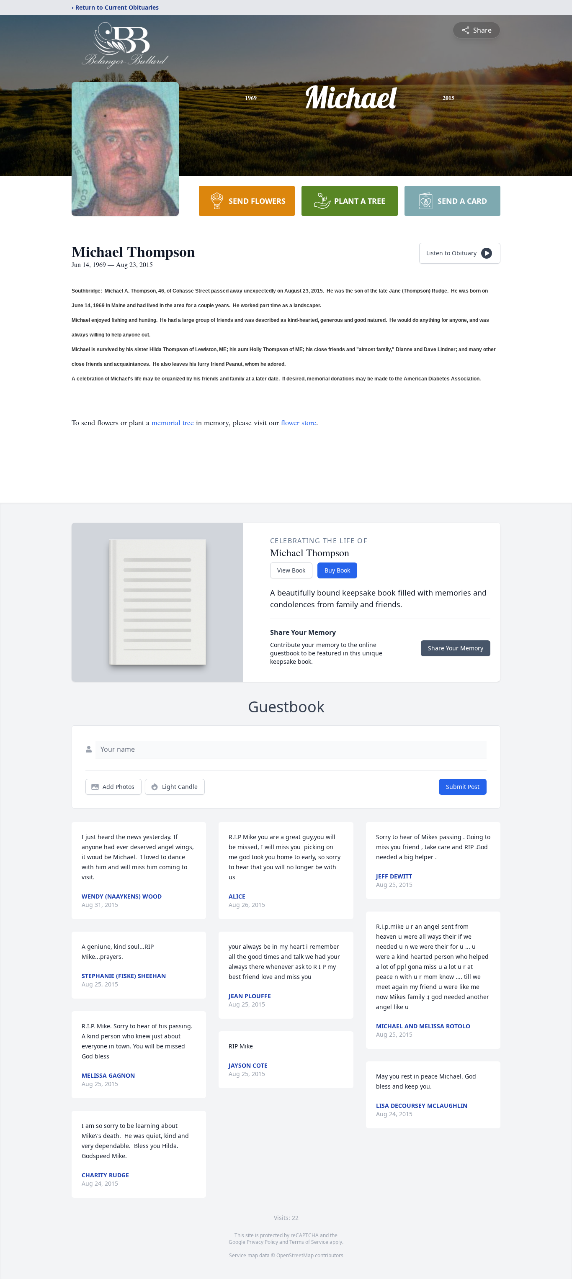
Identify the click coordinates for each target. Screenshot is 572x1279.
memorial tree (173, 422)
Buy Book (337, 570)
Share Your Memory (455, 648)
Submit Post (462, 787)
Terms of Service (308, 1242)
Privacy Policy (262, 1242)
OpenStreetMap (295, 1255)
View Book (291, 570)
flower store (298, 422)
